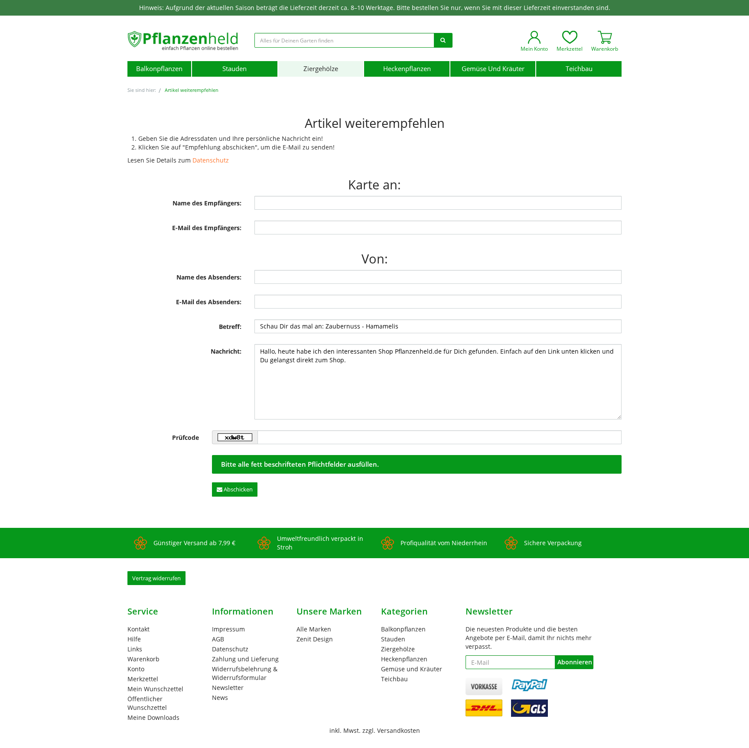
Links (134, 649)
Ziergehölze (320, 68)
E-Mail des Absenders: (208, 302)
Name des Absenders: (208, 277)
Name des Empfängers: (207, 203)
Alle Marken (313, 629)
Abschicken (237, 489)
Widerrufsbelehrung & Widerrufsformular (244, 673)
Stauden (234, 68)
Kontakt (138, 629)
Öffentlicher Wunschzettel (147, 703)
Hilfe (134, 639)
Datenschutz (210, 160)
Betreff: (230, 326)
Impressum (228, 629)
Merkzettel (142, 679)
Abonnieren (574, 662)
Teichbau (579, 68)
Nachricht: (226, 351)
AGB (218, 639)
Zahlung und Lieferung (245, 659)
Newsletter (228, 687)
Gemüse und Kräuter (493, 68)
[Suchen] (443, 40)
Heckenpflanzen (407, 68)
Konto (135, 669)
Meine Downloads (153, 717)
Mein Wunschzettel (155, 689)
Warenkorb (143, 659)
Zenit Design (314, 639)
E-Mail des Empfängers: (206, 228)
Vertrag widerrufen (156, 578)
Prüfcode (185, 437)
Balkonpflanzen (159, 68)
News (220, 697)
